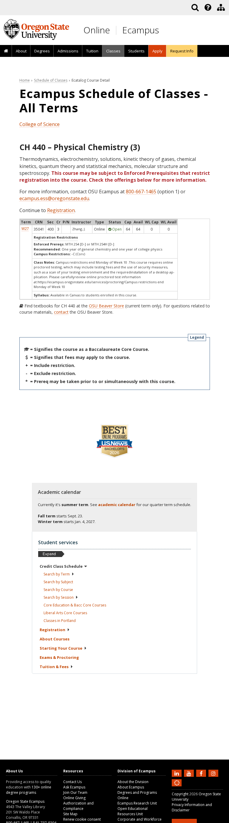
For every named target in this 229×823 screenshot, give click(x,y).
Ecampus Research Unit (137, 803)
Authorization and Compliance (78, 806)
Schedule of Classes (50, 80)
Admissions (68, 51)
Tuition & (54, 666)
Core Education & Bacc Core (75, 605)
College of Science (39, 124)
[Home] (6, 51)
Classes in (60, 620)
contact (61, 312)
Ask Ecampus (74, 787)
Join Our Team (75, 792)
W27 (25, 228)
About (21, 51)
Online (96, 30)
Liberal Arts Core (65, 612)
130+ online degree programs (28, 790)
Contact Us (72, 781)
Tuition (92, 51)
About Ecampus (130, 787)
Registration (61, 210)
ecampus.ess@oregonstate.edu (54, 198)
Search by (57, 574)
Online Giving (74, 797)
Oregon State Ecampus (25, 801)
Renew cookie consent (82, 819)
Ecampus (140, 30)
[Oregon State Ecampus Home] (117, 30)
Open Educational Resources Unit (132, 811)
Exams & (59, 657)
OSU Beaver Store (106, 306)
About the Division (132, 781)
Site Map (70, 813)
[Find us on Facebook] (202, 773)
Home (24, 80)
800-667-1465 (141, 191)
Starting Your (61, 648)
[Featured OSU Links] (207, 7)
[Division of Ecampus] (221, 7)
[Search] (195, 7)
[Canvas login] (177, 787)
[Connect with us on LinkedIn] (177, 773)
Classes (113, 51)
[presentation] (207, 7)
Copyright (180, 793)
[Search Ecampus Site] (195, 7)
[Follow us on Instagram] (214, 773)
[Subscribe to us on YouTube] (189, 773)
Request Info (182, 51)
